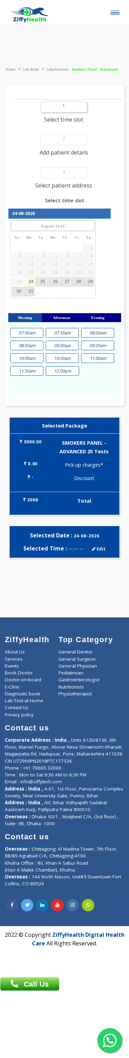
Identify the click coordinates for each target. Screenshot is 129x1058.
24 (31, 281)
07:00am (27, 333)
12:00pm (62, 371)
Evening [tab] (98, 318)
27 (67, 281)
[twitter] (27, 905)
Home (10, 69)
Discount (84, 478)
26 (55, 281)
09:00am (62, 346)
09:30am (98, 346)
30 (19, 291)
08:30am (27, 346)
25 (42, 281)
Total (84, 501)
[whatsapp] (88, 905)
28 (78, 281)
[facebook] (12, 905)
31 (31, 291)
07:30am (62, 333)
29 (90, 281)
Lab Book (31, 69)
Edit (101, 549)
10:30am (62, 358)
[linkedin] (42, 905)
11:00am (98, 358)
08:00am (98, 333)
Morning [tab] (25, 318)
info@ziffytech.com (41, 781)
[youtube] (57, 905)
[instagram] (72, 905)
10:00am (27, 358)
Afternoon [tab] (61, 318)
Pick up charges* (84, 465)
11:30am (27, 371)
